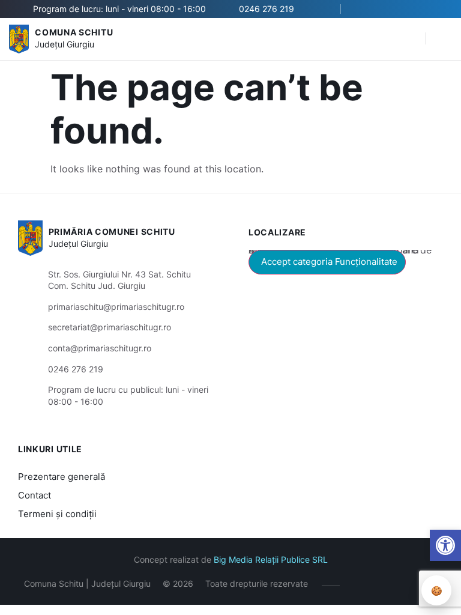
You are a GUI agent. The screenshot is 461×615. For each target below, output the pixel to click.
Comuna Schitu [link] (74, 32)
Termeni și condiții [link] (57, 514)
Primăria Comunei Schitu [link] (112, 231)
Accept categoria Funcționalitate (329, 261)
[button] (410, 39)
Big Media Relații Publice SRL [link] (271, 559)
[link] (445, 545)
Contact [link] (34, 495)
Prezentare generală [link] (61, 476)
